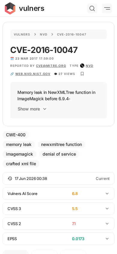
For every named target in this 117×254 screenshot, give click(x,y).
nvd (89, 65)
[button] (58, 178)
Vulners (22, 34)
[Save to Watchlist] (82, 73)
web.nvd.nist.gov (32, 74)
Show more (29, 108)
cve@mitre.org (51, 65)
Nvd (43, 34)
